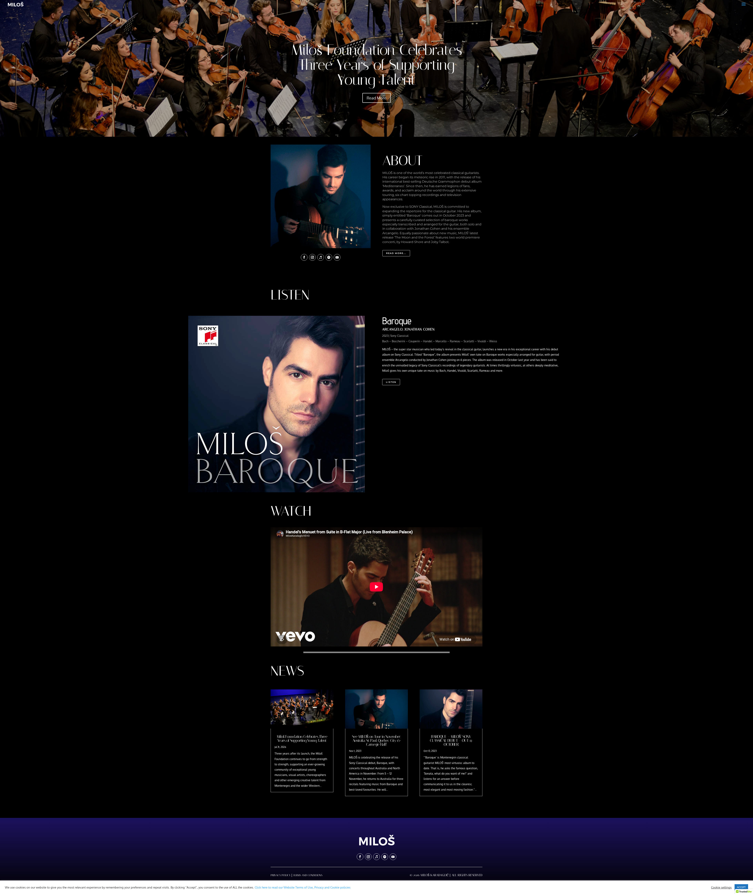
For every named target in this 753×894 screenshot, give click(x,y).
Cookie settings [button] (721, 887)
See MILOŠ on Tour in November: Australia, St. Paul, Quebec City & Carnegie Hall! (376, 740)
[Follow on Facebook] (304, 257)
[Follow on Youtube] (337, 257)
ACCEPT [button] (741, 887)
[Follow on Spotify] (329, 257)
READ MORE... (396, 253)
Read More (376, 97)
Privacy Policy (280, 875)
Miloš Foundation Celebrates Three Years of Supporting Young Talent (376, 64)
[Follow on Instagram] (312, 257)
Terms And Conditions (307, 875)
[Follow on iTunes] (320, 257)
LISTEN (391, 382)
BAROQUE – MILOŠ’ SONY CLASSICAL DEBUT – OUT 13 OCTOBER (451, 740)
